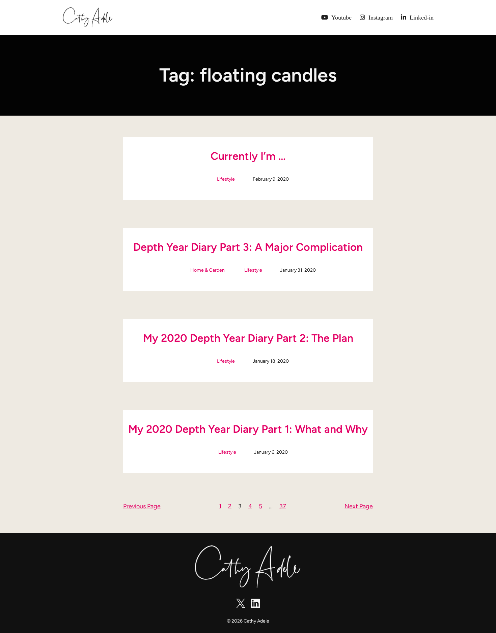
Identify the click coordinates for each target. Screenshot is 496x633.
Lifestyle (226, 179)
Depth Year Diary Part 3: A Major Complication (248, 247)
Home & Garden (207, 270)
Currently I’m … (248, 156)
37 (282, 506)
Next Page (359, 506)
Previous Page (142, 506)
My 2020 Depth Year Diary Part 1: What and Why (248, 429)
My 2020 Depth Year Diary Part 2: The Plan (248, 338)
